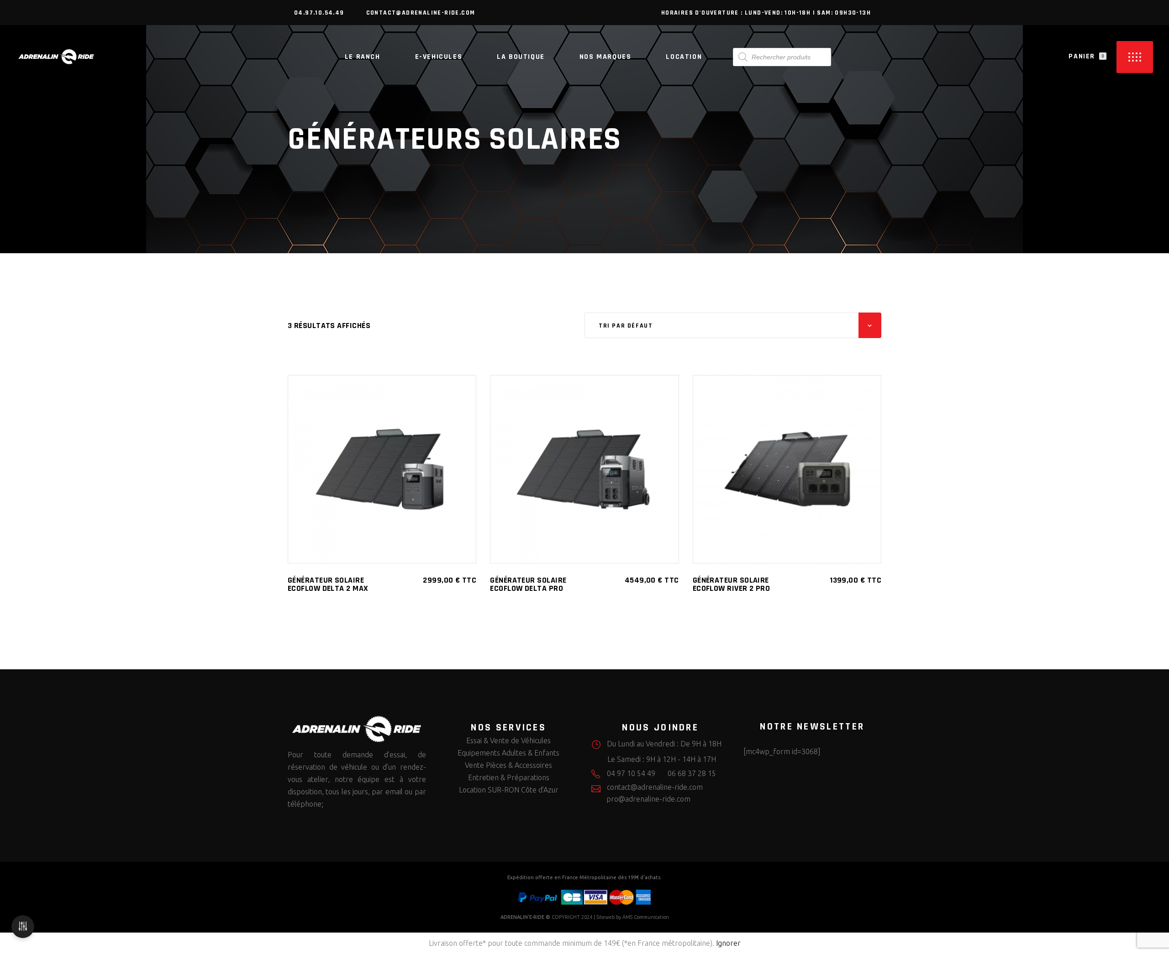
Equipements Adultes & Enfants (508, 753)
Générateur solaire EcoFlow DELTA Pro (528, 584)
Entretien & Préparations (508, 777)
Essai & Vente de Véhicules (508, 740)
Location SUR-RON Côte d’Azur (508, 790)
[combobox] (732, 325)
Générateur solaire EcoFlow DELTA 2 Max (328, 584)
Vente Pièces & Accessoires (508, 765)
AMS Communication (645, 917)
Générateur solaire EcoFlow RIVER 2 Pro (731, 584)
